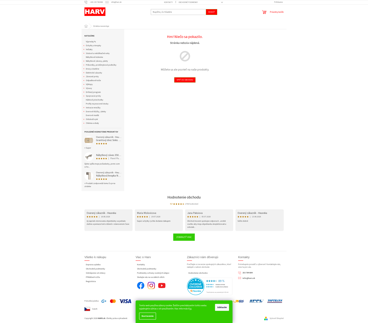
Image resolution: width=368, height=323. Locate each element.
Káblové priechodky (94, 99)
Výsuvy (89, 88)
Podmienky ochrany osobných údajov (153, 273)
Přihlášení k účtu (93, 277)
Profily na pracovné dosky (97, 103)
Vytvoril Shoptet (277, 318)
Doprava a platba (93, 264)
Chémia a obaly (92, 123)
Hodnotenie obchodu (184, 197)
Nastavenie (148, 316)
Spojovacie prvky (93, 96)
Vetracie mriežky (93, 107)
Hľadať (211, 12)
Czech (94, 309)
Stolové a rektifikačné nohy (98, 53)
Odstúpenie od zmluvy (95, 273)
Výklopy (89, 84)
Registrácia (91, 281)
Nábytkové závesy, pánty (97, 61)
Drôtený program (93, 92)
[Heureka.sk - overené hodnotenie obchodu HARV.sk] (210, 286)
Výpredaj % (91, 41)
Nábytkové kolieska (94, 57)
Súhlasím (222, 307)
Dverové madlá (92, 115)
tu (190, 308)
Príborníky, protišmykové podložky (101, 65)
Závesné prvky (92, 76)
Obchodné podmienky (188, 2)
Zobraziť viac (184, 237)
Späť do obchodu (185, 79)
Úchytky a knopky (93, 45)
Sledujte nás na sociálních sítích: (151, 277)
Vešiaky (89, 49)
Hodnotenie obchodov (198, 273)
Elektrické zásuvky (94, 72)
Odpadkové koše (93, 80)
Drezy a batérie (92, 68)
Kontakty (168, 2)
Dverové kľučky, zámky (96, 111)
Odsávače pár (92, 119)
